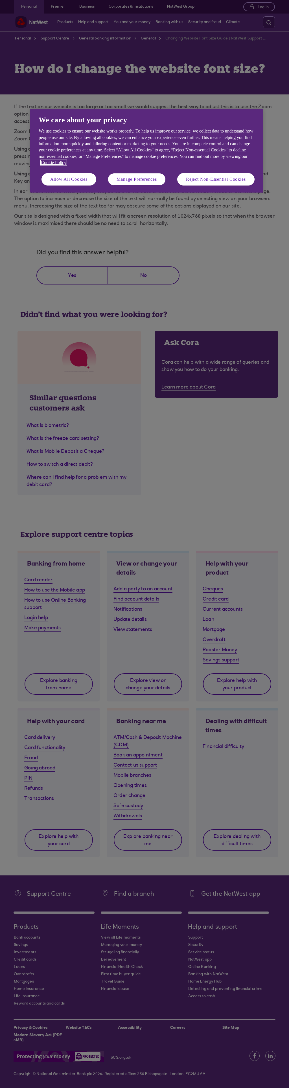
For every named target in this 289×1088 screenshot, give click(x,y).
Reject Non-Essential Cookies (216, 179)
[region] (146, 151)
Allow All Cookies (69, 179)
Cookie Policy (53, 162)
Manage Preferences (137, 179)
